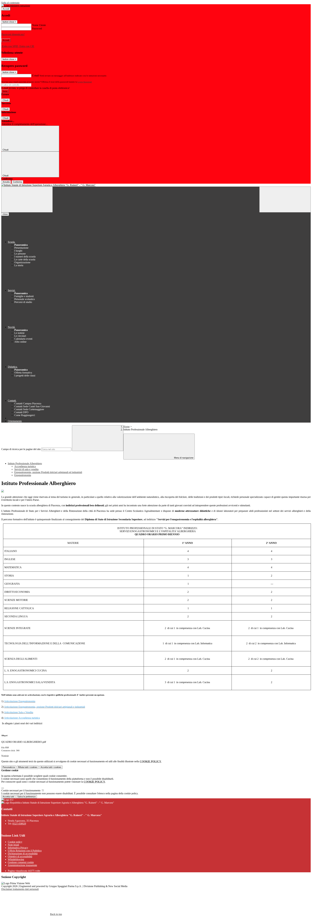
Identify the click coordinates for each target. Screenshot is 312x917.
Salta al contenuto (10, 2)
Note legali (13, 844)
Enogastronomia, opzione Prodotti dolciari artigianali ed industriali (48, 472)
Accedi (6, 9)
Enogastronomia (22, 475)
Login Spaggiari (85, 82)
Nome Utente (39, 25)
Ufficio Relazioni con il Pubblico (25, 850)
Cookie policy (15, 841)
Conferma (17, 182)
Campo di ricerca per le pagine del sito (21, 449)
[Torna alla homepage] (156, 185)
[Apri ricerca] (285, 199)
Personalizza (9, 767)
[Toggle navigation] (27, 199)
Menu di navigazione (183, 458)
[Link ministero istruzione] (15, 5)
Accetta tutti (51, 767)
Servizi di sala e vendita (26, 469)
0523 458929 (19, 823)
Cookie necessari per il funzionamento (21, 790)
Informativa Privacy (18, 847)
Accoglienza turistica (25, 466)
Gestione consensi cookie (21, 862)
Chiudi (5, 100)
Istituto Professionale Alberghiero (25, 463)
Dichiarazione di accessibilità (23, 853)
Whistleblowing (16, 859)
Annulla (6, 182)
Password (37, 28)
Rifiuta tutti (27, 767)
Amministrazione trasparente (22, 865)
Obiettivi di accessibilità (20, 856)
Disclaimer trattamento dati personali (20, 889)
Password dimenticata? (13, 34)
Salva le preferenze (26, 796)
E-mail (35, 75)
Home (126, 426)
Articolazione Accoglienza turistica (22, 717)
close (5, 214)
